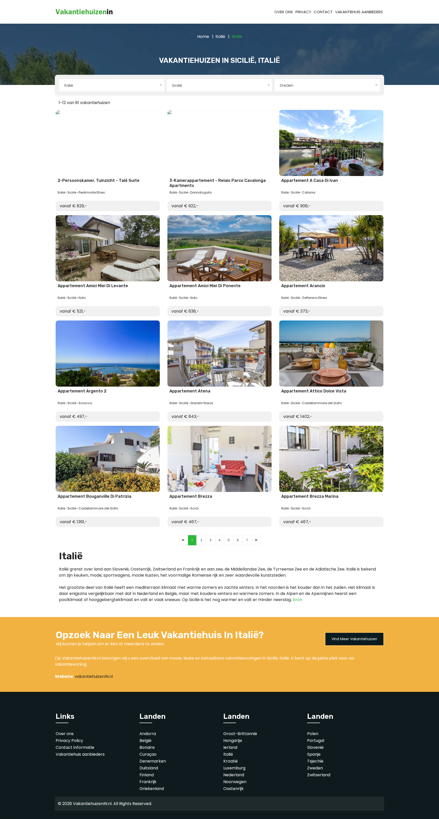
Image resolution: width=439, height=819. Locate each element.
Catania (308, 192)
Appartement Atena (189, 391)
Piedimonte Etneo (92, 192)
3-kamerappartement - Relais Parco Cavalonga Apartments (217, 183)
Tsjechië (315, 761)
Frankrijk (147, 782)
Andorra (147, 734)
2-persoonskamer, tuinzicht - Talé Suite (98, 180)
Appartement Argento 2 (82, 391)
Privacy (303, 11)
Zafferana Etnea (314, 298)
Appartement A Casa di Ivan (309, 180)
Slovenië (315, 747)
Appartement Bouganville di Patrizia (94, 496)
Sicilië (71, 192)
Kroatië (230, 761)
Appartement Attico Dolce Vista (313, 391)
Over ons (283, 11)
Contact (323, 11)
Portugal (315, 740)
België (145, 740)
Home (203, 36)
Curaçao (147, 754)
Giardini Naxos (201, 403)
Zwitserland (318, 775)
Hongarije (232, 740)
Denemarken (152, 761)
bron (297, 600)
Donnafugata (201, 192)
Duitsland (148, 768)
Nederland (233, 775)
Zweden (315, 768)
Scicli (194, 508)
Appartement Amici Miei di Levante (93, 285)
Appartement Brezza (190, 496)
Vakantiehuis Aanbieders (359, 11)
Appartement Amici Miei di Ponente (205, 285)
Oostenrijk (233, 789)
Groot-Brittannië (240, 734)
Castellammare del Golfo (322, 403)
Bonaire (147, 747)
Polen (312, 734)
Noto (82, 298)
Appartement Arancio (303, 285)
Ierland (230, 747)
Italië (220, 36)
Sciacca (85, 403)
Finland (146, 775)
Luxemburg (234, 768)
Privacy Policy (69, 740)
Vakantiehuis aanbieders (80, 754)
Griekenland (151, 789)
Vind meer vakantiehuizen (354, 638)
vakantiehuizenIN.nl (94, 676)
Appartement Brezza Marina (309, 496)
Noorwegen (234, 782)
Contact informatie (75, 747)
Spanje (314, 754)
